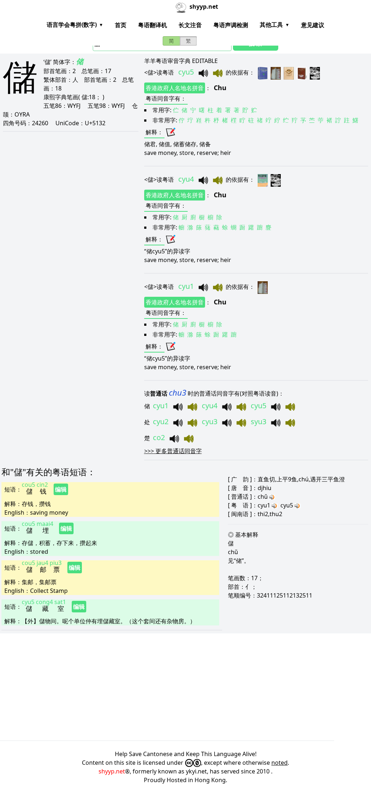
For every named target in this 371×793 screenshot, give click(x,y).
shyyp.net (112, 771)
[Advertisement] (185, 687)
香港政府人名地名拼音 (175, 88)
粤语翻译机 (152, 25)
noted (279, 763)
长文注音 (190, 25)
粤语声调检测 (230, 25)
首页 (120, 25)
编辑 (61, 489)
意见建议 (312, 25)
